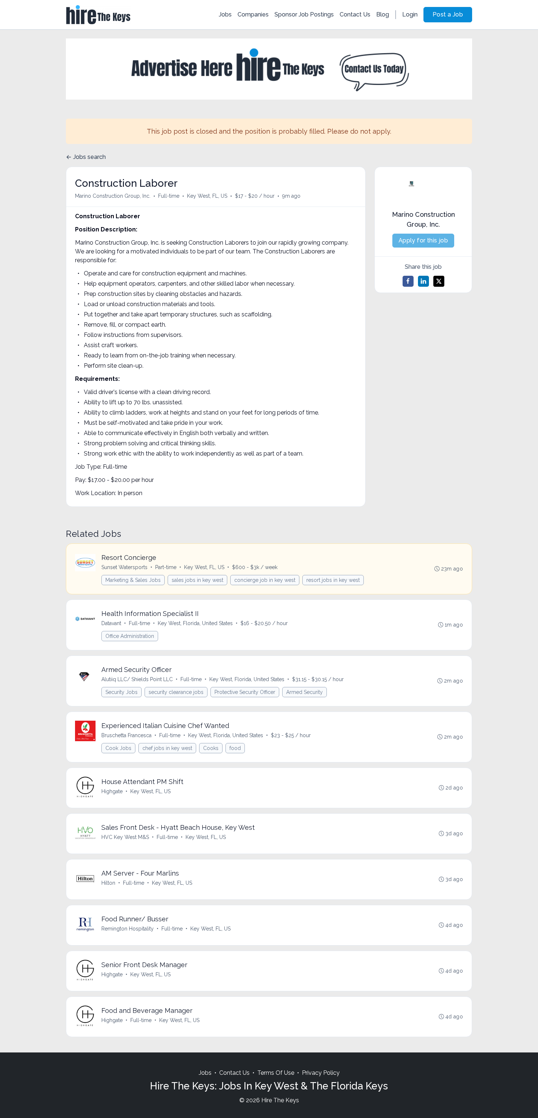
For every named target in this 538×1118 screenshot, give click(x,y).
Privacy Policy (321, 1072)
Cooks (210, 748)
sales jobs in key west (197, 580)
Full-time (168, 196)
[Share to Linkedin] (423, 281)
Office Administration (129, 636)
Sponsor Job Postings (304, 14)
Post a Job (448, 14)
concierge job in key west (264, 580)
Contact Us (355, 14)
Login (410, 14)
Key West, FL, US (207, 196)
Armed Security (304, 692)
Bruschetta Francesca (126, 735)
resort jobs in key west (333, 580)
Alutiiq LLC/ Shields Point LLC (137, 679)
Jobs (225, 14)
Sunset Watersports (124, 567)
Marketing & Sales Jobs (133, 580)
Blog (382, 14)
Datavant (111, 623)
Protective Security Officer (244, 692)
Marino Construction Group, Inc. (112, 196)
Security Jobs (121, 692)
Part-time (165, 567)
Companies (253, 14)
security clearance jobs (176, 692)
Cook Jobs (118, 748)
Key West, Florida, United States (195, 623)
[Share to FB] (408, 281)
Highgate (112, 791)
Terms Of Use (275, 1072)
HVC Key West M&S (125, 837)
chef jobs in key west (167, 748)
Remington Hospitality (127, 929)
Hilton (108, 883)
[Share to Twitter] (438, 281)
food (235, 748)
